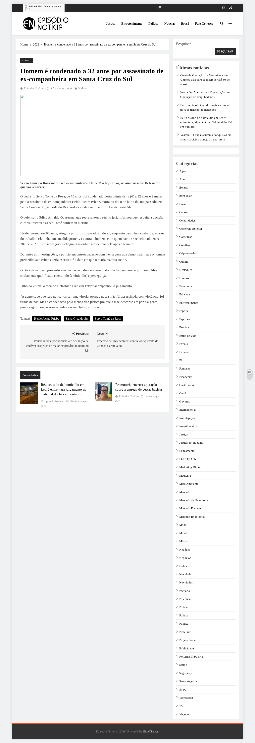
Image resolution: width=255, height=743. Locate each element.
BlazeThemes (150, 731)
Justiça (110, 23)
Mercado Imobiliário (192, 516)
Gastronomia (187, 385)
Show (182, 689)
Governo (184, 401)
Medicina (185, 475)
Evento (183, 343)
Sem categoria (188, 681)
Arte (182, 179)
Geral (182, 393)
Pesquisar (183, 44)
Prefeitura (185, 632)
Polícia (183, 607)
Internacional (187, 409)
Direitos (184, 278)
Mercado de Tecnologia (194, 500)
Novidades (186, 582)
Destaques (185, 269)
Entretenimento (131, 23)
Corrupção (185, 236)
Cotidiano (185, 245)
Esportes (184, 319)
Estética (184, 327)
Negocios (185, 557)
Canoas (183, 212)
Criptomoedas (188, 253)
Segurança (185, 673)
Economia (185, 286)
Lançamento (187, 450)
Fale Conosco (204, 23)
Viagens (184, 714)
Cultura (183, 261)
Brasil (185, 23)
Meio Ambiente (188, 483)
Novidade (185, 574)
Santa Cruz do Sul (77, 318)
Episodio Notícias (34, 88)
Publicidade (186, 648)
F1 (180, 360)
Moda (182, 524)
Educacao (185, 294)
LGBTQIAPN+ (188, 459)
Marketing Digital (190, 467)
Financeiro (185, 376)
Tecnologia (186, 697)
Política (153, 23)
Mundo (183, 533)
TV (181, 706)
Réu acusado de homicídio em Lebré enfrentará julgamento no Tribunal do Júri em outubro (63, 389)
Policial (183, 615)
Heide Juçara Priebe (46, 318)
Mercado (184, 492)
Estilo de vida (187, 335)
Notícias (169, 23)
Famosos (184, 368)
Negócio (184, 549)
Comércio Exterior (190, 228)
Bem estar (185, 195)
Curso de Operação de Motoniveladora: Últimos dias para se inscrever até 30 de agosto (205, 80)
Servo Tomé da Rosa (108, 318)
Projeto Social (187, 640)
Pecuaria (184, 590)
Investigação (187, 418)
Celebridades (187, 220)
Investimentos (188, 426)
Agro (182, 171)
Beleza (183, 187)
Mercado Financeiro (191, 508)
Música (183, 541)
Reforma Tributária (191, 656)
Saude (183, 664)
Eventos (184, 352)
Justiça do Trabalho (191, 442)
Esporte (184, 310)
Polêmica (185, 599)
